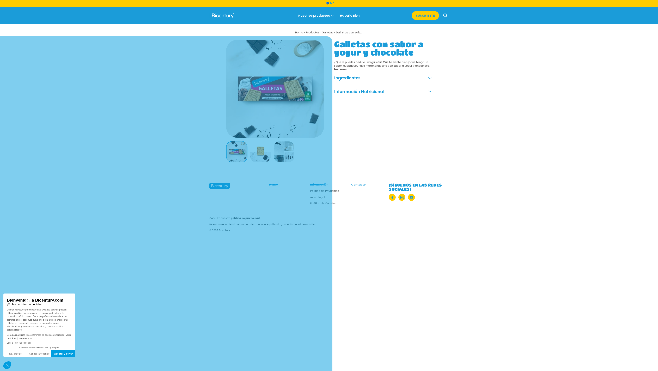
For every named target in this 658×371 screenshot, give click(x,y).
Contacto (358, 185)
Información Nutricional (359, 91)
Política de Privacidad (324, 191)
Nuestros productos (314, 15)
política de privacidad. (245, 218)
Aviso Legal (317, 197)
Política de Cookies (323, 203)
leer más (340, 69)
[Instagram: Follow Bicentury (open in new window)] (401, 197)
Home (273, 185)
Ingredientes (347, 78)
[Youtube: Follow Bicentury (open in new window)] (411, 197)
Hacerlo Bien (350, 15)
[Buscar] (445, 15)
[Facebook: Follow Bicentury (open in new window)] (392, 197)
